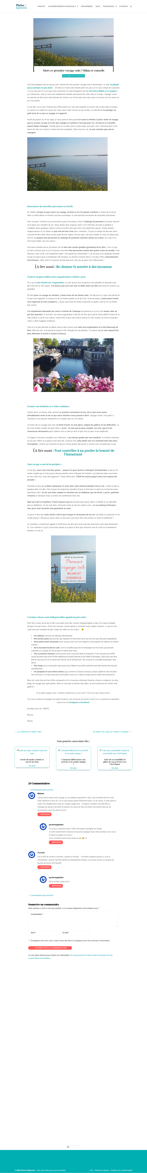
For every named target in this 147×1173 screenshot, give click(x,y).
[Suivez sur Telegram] (69, 1163)
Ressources (108, 6)
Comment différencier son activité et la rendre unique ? (73, 762)
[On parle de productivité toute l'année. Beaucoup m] (50, 1051)
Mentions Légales (102, 1170)
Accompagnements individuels (62, 6)
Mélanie (40, 794)
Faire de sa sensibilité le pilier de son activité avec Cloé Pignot (115, 762)
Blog (98, 6)
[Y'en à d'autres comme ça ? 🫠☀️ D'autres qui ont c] (91, 980)
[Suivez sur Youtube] (73, 1163)
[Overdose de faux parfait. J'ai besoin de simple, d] (30, 992)
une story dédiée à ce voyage (102, 91)
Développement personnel (73, 76)
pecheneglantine (56, 825)
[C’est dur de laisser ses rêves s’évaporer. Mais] (71, 1041)
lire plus (32, 766)
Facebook (84, 702)
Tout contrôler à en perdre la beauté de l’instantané (84, 452)
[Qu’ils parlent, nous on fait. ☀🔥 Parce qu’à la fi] (131, 998)
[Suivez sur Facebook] (83, 1163)
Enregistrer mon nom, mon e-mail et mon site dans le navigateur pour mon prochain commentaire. (70, 941)
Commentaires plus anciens (40, 790)
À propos (123, 6)
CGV (91, 1170)
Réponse (45, 814)
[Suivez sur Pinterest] (78, 1163)
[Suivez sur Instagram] (64, 1163)
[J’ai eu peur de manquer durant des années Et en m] (111, 1044)
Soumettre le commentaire (51, 948)
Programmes (87, 6)
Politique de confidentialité (121, 1170)
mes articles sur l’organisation (50, 283)
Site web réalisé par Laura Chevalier (51, 1170)
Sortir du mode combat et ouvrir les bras (32, 760)
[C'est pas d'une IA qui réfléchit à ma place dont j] (10, 988)
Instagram (73, 702)
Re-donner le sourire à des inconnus (84, 267)
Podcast (41, 6)
